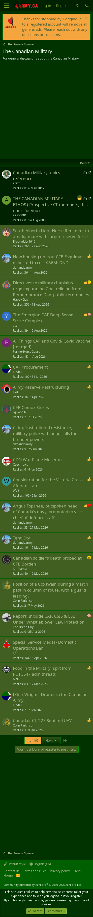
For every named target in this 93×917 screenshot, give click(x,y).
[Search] (87, 5)
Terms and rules (34, 871)
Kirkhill (17, 372)
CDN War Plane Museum (37, 459)
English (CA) (42, 864)
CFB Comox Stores (31, 407)
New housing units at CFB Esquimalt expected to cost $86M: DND (48, 259)
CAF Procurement (30, 367)
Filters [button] (82, 163)
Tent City (21, 538)
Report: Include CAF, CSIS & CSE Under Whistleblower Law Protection (49, 619)
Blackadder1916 (24, 241)
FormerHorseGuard (26, 351)
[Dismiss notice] (86, 19)
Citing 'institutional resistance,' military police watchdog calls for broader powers (45, 433)
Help (77, 871)
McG (16, 679)
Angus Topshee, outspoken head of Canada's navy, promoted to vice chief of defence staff (47, 512)
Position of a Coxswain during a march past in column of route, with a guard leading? (50, 590)
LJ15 (16, 653)
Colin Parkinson (23, 601)
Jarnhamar (20, 569)
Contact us (11, 871)
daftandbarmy (22, 267)
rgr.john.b (19, 412)
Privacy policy (60, 871)
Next (49, 740)
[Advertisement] (46, 109)
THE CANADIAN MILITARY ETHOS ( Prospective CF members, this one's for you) (50, 204)
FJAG (16, 392)
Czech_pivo (20, 464)
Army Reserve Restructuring (41, 387)
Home (8, 875)
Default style (16, 864)
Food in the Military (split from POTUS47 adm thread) (42, 671)
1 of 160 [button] (32, 740)
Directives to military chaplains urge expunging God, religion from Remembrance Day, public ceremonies (51, 288)
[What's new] (77, 5)
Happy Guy (20, 299)
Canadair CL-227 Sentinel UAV (42, 720)
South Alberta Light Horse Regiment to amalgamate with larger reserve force (51, 233)
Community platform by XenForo (42, 884)
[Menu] (7, 6)
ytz (15, 325)
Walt (16, 490)
